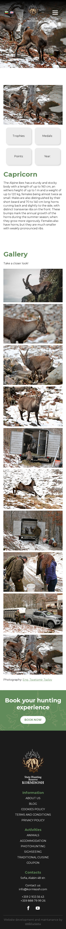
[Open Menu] (55, 12)
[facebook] (28, 908)
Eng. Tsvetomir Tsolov (37, 679)
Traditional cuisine (33, 857)
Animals (33, 835)
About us (33, 798)
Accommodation (33, 840)
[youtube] (37, 908)
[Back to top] (57, 920)
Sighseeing (33, 851)
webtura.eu (33, 923)
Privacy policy (33, 820)
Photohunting (33, 846)
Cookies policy (33, 809)
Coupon (33, 862)
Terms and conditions (33, 814)
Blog (33, 803)
